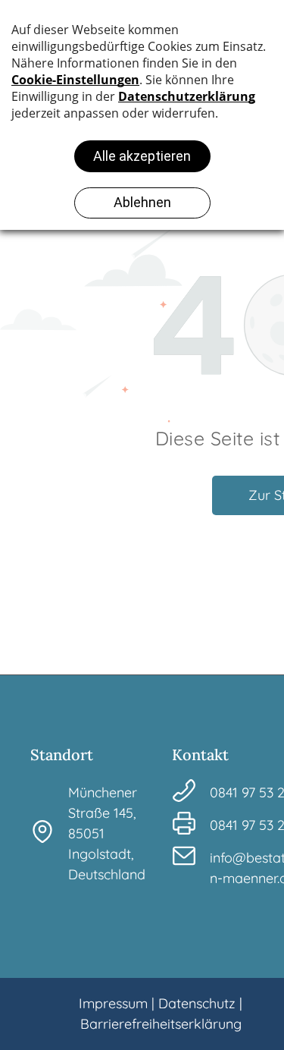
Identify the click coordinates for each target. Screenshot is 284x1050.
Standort (61, 754)
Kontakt (200, 754)
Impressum (113, 1003)
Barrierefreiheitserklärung (161, 1024)
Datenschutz (197, 1003)
